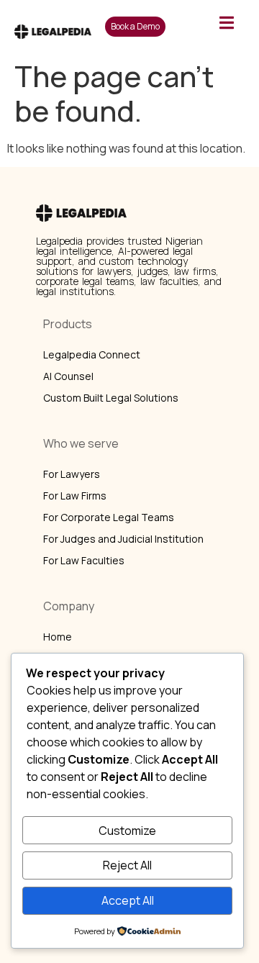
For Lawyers (71, 474)
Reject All (127, 865)
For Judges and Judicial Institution (123, 539)
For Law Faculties (83, 560)
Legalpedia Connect (91, 354)
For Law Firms (74, 495)
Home (57, 636)
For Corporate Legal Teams (108, 517)
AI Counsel (68, 376)
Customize (127, 830)
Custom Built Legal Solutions (110, 397)
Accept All (127, 900)
